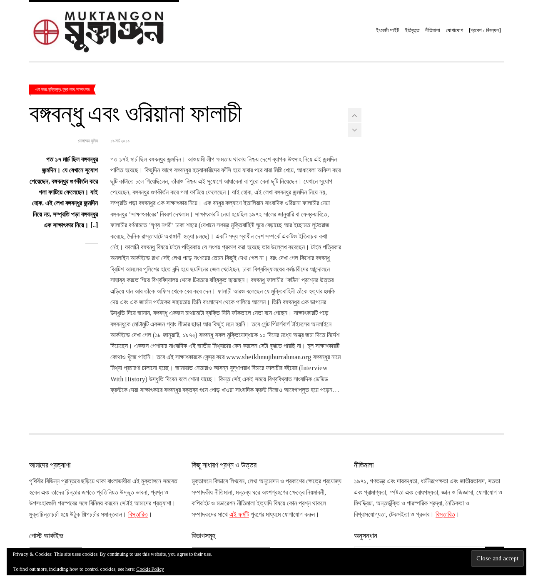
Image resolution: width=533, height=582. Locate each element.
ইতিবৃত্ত (412, 30)
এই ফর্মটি (239, 514)
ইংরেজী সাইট (387, 30)
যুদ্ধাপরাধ (68, 89)
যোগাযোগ (454, 30)
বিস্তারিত (138, 514)
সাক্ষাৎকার (83, 89)
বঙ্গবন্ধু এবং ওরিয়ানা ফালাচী (135, 112)
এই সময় (41, 89)
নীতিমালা (432, 30)
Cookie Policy (150, 569)
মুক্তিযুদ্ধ (54, 89)
